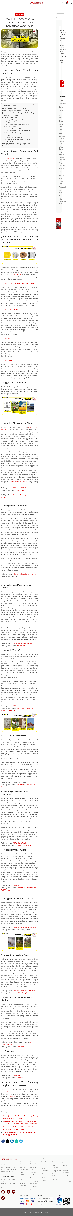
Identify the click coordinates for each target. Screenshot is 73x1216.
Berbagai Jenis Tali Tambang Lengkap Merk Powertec (16, 145)
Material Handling (62, 159)
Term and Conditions (23, 1184)
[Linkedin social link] (12, 1141)
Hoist (60, 130)
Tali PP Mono (20, 490)
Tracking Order (33, 1174)
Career (32, 1190)
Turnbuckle (63, 187)
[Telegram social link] (21, 1141)
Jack (60, 133)
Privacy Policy (22, 1179)
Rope (22, 14)
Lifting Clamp (61, 148)
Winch (61, 196)
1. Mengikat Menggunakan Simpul (15, 120)
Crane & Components (67, 1177)
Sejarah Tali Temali (7, 158)
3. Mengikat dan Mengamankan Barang (16, 124)
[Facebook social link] (3, 1141)
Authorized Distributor (33, 1163)
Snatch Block (61, 183)
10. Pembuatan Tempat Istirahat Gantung (17, 139)
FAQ (31, 1178)
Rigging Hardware (44, 1170)
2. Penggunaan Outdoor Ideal (13, 122)
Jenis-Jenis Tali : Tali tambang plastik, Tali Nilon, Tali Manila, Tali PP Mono (18, 114)
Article (18, 14)
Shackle (61, 175)
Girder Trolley (61, 125)
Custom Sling (67, 1181)
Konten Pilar (61, 143)
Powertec (12, 1096)
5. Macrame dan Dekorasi (12, 128)
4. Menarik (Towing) (10, 126)
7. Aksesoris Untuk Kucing (12, 133)
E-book (60, 117)
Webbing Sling (62, 191)
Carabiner (62, 104)
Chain (61, 107)
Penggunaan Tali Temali (10, 118)
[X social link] (7, 1141)
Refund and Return (23, 1174)
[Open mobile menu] (2, 2)
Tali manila (32, 991)
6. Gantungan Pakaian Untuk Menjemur (17, 131)
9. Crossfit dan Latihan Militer (13, 137)
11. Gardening (8, 141)
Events (61, 121)
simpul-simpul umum (19, 482)
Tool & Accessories (67, 1166)
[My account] (71, 2)
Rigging (61, 168)
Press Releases (62, 164)
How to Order (22, 1163)
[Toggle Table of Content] (34, 105)
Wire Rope (44, 1162)
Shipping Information (24, 1168)
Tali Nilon (16, 488)
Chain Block (61, 111)
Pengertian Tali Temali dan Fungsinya (14, 108)
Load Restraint (62, 153)
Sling (60, 178)
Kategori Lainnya (62, 137)
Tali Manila (23, 488)
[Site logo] (36, 2)
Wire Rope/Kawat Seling (63, 201)
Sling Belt (44, 1177)
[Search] (63, 2)
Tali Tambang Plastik (19, 643)
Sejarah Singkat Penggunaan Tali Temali (15, 111)
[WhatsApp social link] (16, 1141)
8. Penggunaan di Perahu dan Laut (15, 135)
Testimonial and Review (34, 1182)
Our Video (33, 1187)
